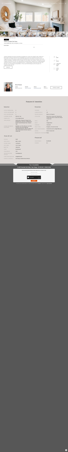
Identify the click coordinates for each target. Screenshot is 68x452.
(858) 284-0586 (28, 88)
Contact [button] (8, 67)
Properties (40, 3)
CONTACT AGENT (56, 87)
